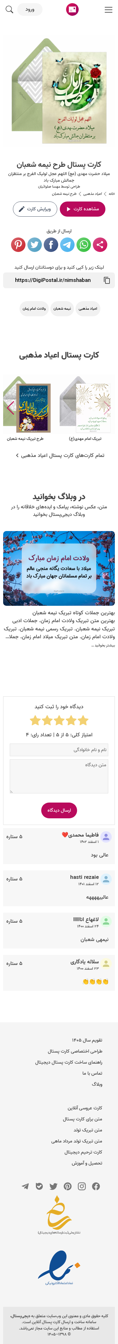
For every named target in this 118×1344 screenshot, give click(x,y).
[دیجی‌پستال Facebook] (96, 1186)
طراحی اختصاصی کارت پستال (75, 1051)
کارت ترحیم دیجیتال (83, 1152)
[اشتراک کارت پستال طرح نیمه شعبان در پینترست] (18, 244)
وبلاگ (97, 1084)
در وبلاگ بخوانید (59, 497)
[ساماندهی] (59, 1218)
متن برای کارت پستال (82, 1119)
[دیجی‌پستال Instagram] (82, 1186)
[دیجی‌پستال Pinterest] (67, 1186)
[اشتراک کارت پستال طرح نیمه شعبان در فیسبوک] (51, 244)
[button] (10, 408)
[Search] (9, 9)
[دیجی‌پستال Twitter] (53, 1186)
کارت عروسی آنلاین (85, 1108)
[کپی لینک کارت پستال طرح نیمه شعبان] (107, 280)
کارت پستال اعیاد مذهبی (59, 355)
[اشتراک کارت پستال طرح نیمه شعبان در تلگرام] (67, 244)
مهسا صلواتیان (49, 187)
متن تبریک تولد (88, 1130)
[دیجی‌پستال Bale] (39, 1186)
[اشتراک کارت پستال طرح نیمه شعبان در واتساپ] (83, 244)
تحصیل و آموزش (87, 1163)
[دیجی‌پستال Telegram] (25, 1186)
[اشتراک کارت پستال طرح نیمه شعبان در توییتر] (34, 244)
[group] (85, 408)
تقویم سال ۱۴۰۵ (87, 1040)
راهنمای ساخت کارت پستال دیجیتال (68, 1062)
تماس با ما (92, 1073)
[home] (72, 9)
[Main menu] (108, 9)
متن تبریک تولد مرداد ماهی (76, 1141)
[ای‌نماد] (59, 1267)
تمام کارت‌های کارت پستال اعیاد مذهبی (62, 456)
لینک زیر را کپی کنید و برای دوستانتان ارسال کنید (59, 267)
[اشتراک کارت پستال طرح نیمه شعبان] (100, 244)
